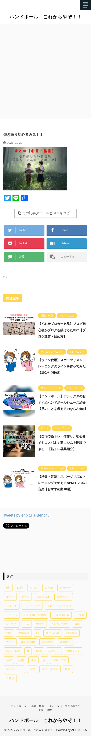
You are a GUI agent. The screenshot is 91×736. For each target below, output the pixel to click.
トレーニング (32, 605)
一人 (26, 624)
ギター (10, 596)
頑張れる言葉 (50, 669)
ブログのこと (72, 706)
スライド (11, 605)
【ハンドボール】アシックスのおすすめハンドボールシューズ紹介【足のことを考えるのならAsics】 (63, 402)
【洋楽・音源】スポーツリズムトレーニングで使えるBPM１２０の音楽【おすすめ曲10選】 (62, 483)
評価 (33, 660)
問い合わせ (52, 633)
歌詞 (39, 651)
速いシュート (14, 669)
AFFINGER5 (79, 730)
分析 (77, 624)
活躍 (9, 660)
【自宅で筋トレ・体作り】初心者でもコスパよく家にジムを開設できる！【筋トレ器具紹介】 (62, 442)
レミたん (11, 624)
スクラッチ (63, 596)
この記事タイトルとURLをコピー (47, 213)
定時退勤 (47, 642)
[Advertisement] (45, 72)
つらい (34, 587)
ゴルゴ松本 (43, 596)
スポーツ (54, 706)
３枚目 (10, 678)
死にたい (53, 651)
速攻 (32, 669)
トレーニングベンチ (59, 605)
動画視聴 (23, 633)
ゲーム (25, 596)
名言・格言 (37, 706)
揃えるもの (13, 651)
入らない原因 (59, 624)
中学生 (40, 624)
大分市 (10, 642)
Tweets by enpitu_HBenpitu (26, 515)
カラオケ (65, 587)
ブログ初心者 (61, 614)
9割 (8, 587)
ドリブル (11, 614)
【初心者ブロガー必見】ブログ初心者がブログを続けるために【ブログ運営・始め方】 (62, 330)
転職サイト (59, 660)
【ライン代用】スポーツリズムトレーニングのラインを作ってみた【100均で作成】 (62, 366)
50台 (20, 587)
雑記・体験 (45, 710)
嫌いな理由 (28, 642)
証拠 (21, 660)
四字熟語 (71, 633)
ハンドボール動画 (35, 614)
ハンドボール (18, 706)
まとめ (49, 587)
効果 (9, 633)
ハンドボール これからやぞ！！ (46, 16)
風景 (67, 669)
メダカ (80, 614)
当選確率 (64, 642)
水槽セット (73, 651)
